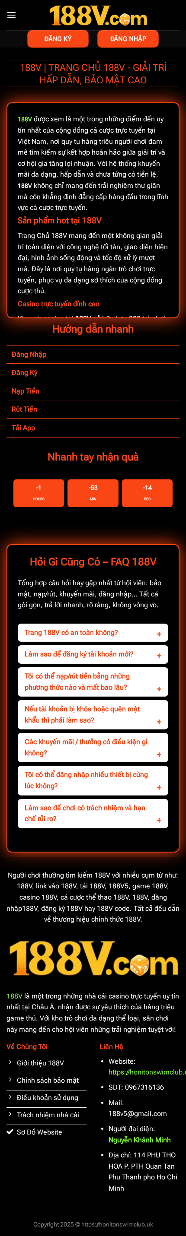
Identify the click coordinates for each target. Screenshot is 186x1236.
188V (14, 996)
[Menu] (11, 15)
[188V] (98, 15)
